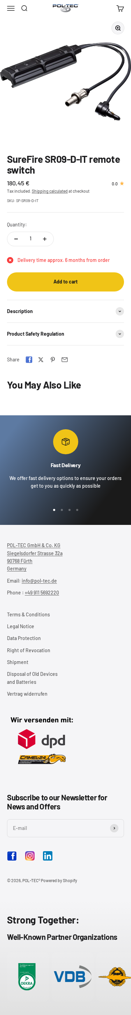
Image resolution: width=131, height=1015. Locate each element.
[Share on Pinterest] (53, 360)
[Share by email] (65, 360)
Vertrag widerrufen (27, 694)
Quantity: (17, 224)
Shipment (17, 662)
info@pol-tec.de (39, 581)
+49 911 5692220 (42, 593)
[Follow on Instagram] (30, 856)
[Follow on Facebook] (12, 859)
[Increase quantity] (44, 239)
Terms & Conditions (28, 614)
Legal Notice (20, 626)
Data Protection (24, 638)
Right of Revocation (28, 650)
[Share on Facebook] (29, 360)
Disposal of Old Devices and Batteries (32, 678)
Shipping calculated (50, 191)
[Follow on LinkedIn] (47, 856)
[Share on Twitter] (41, 360)
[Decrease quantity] (16, 239)
